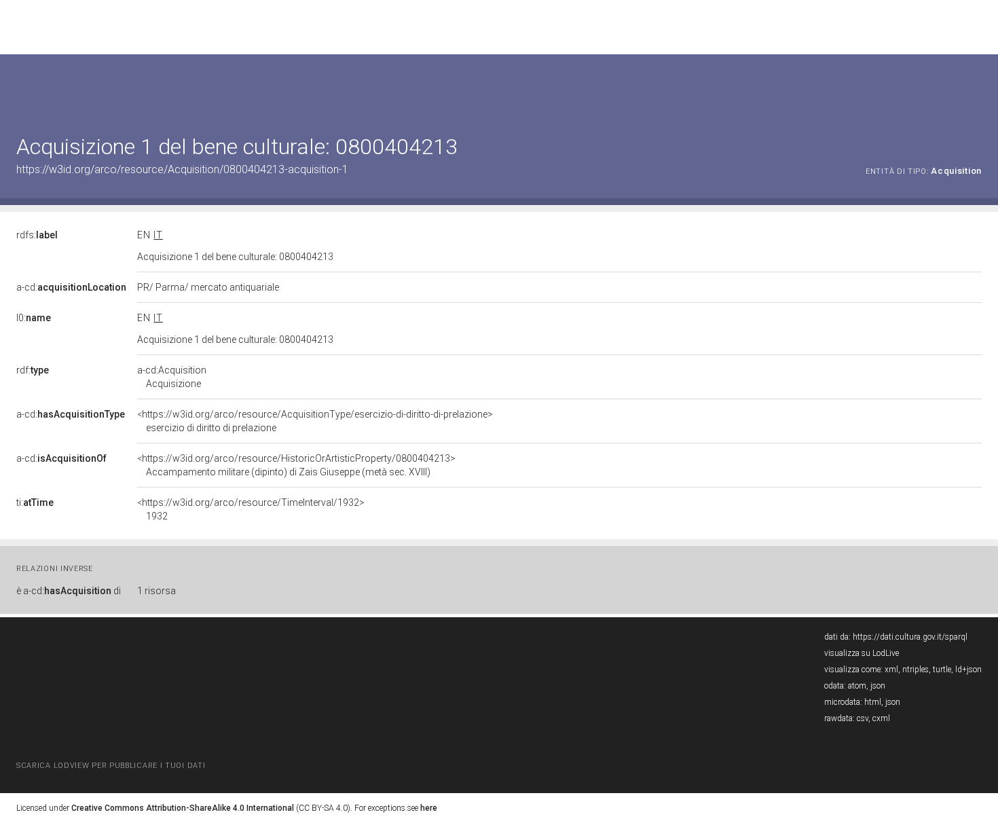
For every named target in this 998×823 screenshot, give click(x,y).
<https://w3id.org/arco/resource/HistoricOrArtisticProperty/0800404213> (296, 465)
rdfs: (37, 235)
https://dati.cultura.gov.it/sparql (910, 637)
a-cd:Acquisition (171, 377)
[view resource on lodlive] (975, 88)
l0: (33, 317)
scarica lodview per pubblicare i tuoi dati (110, 765)
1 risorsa (156, 590)
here (428, 808)
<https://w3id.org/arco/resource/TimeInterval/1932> (251, 509)
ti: (35, 502)
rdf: (32, 370)
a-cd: (71, 287)
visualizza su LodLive (861, 653)
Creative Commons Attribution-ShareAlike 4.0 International (182, 808)
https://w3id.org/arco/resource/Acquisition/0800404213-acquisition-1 (182, 169)
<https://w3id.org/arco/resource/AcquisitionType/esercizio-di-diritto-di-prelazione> (315, 421)
